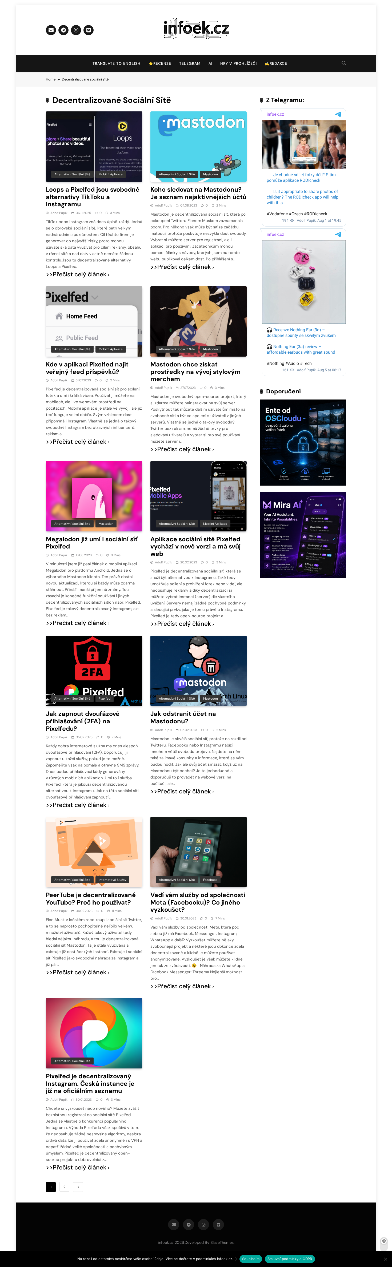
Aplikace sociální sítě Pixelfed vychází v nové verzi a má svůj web (195, 546)
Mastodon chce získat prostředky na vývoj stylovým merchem (195, 371)
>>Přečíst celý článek (76, 274)
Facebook (210, 880)
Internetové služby (112, 880)
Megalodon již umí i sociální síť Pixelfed (92, 543)
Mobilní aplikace (111, 174)
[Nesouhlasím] (385, 1259)
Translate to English (117, 63)
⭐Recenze (160, 63)
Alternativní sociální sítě (72, 174)
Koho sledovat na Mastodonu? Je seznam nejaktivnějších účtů (198, 193)
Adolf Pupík (58, 213)
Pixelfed (104, 698)
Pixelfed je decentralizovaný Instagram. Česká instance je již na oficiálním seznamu (90, 1083)
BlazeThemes (222, 1242)
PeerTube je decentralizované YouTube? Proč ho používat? (91, 898)
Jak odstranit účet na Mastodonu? (183, 717)
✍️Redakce (276, 63)
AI (210, 63)
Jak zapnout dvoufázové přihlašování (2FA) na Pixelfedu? (82, 721)
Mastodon (210, 174)
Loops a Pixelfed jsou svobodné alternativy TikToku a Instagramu (92, 196)
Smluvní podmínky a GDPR (289, 1259)
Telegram (190, 63)
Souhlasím (250, 1259)
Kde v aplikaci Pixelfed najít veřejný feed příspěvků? (87, 368)
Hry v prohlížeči (238, 63)
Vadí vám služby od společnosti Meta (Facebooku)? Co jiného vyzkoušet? (197, 902)
